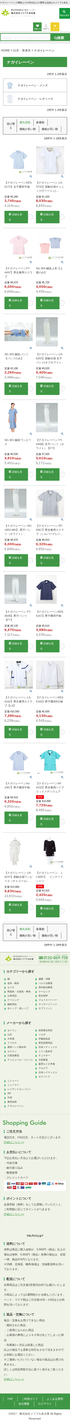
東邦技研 (12, 1102)
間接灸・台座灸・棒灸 (19, 991)
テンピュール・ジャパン (20, 1059)
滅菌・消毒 (44, 979)
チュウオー (44, 1055)
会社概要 (23, 1403)
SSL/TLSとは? (35, 1235)
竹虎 (9, 1097)
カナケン (12, 1051)
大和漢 (10, 1038)
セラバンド (44, 1076)
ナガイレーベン (15, 1106)
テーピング (13, 1000)
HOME (5, 50)
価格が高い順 (50, 129)
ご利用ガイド (30, 1398)
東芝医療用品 (45, 1042)
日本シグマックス (47, 1072)
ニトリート (13, 1080)
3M (9, 1093)
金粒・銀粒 (13, 983)
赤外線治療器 (45, 987)
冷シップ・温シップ (17, 1008)
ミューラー (13, 1085)
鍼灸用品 (12, 1004)
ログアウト (45, 1403)
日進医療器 (13, 1055)
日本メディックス (47, 1047)
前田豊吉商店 (45, 1030)
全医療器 (43, 1059)
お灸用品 (12, 995)
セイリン (12, 1030)
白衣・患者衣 (22, 50)
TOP (10, 1398)
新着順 (40, 122)
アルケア (43, 1068)
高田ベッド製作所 (16, 1047)
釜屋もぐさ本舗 (46, 1064)
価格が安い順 (27, 129)
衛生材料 (43, 995)
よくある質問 (55, 1398)
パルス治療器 (45, 983)
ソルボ (42, 1034)
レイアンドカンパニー (19, 1089)
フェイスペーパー (47, 1000)
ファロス (12, 1042)
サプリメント (45, 1008)
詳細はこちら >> (14, 1142)
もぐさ (10, 987)
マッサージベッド (47, 1004)
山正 (9, 1034)
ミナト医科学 (45, 1051)
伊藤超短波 (44, 1038)
